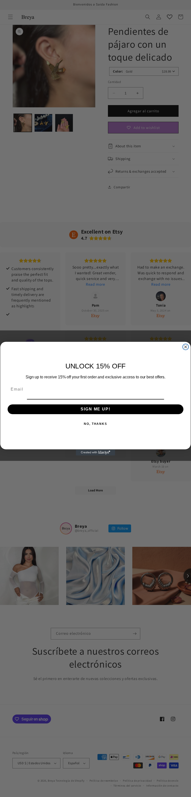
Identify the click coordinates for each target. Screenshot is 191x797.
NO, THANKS (95, 424)
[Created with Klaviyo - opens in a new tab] (95, 453)
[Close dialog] (186, 347)
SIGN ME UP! (95, 409)
